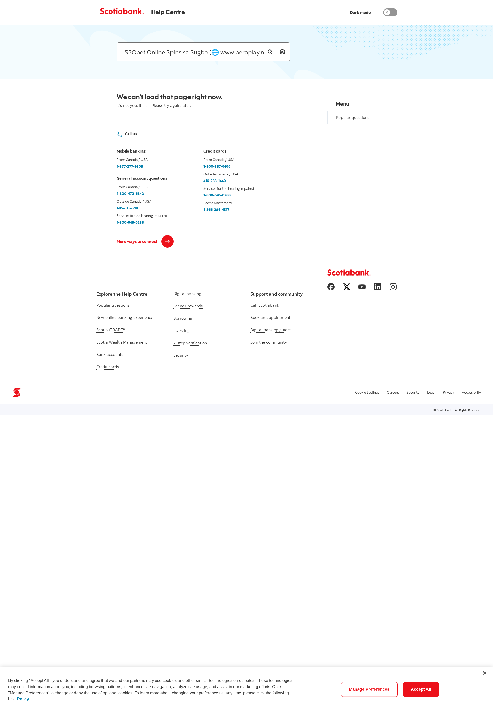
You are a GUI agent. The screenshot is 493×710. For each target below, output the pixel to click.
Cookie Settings (367, 392)
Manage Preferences (369, 689)
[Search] (270, 52)
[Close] (484, 673)
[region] (246, 688)
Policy (23, 699)
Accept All (421, 689)
